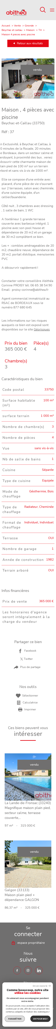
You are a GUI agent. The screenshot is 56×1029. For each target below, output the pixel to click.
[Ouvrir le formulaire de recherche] (43, 10)
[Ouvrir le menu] (52, 10)
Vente (17, 25)
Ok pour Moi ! (40, 1018)
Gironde (29, 25)
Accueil (6, 25)
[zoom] (28, 97)
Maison (30, 30)
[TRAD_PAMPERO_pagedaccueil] (16, 15)
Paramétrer (14, 1018)
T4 (40, 30)
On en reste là (40, 986)
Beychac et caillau (12, 30)
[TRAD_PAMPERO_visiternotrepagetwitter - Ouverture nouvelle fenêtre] (39, 970)
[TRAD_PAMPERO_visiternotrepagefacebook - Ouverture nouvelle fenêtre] (17, 970)
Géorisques (42, 329)
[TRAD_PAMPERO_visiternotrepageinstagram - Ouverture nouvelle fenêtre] (28, 970)
